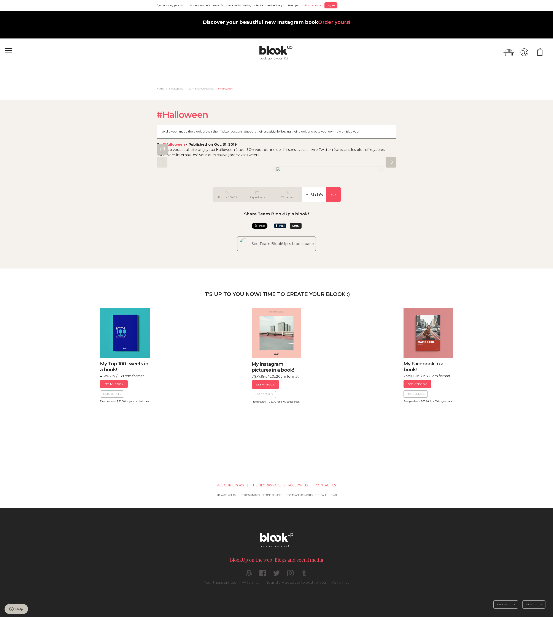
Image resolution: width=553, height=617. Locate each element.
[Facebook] (262, 575)
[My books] (509, 52)
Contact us (326, 485)
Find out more (313, 5)
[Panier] (540, 52)
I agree (331, 5)
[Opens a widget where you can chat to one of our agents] (16, 609)
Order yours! (334, 22)
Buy (333, 194)
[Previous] (162, 162)
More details (112, 393)
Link (295, 225)
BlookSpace (175, 88)
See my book (114, 384)
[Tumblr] (304, 575)
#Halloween (225, 88)
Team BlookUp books (200, 88)
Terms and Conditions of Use (261, 495)
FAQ (334, 495)
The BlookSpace (266, 485)
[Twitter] (276, 575)
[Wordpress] (249, 575)
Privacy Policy (226, 495)
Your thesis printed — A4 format (231, 582)
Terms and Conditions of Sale (306, 495)
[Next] (391, 162)
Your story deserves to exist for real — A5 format (307, 582)
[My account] (524, 52)
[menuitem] (160, 89)
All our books (230, 485)
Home (160, 88)
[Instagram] (290, 575)
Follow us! (298, 485)
